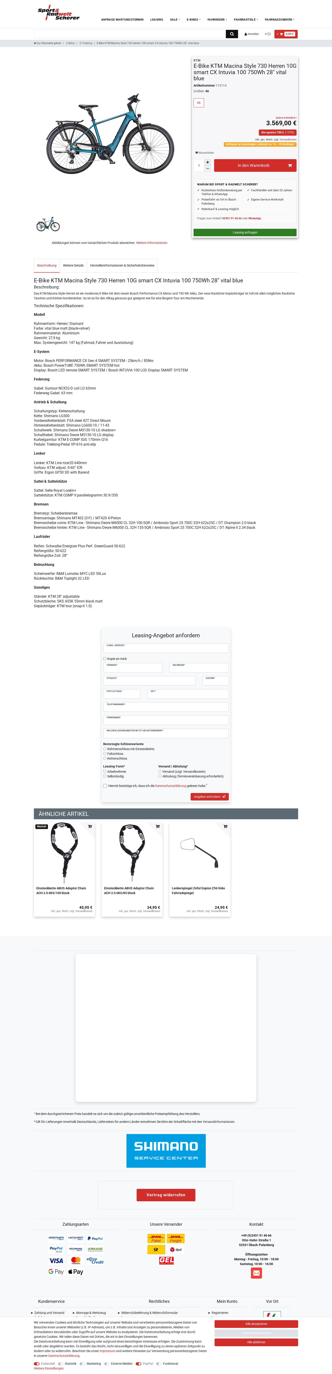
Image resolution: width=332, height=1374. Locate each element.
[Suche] (232, 34)
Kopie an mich (117, 659)
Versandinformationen (218, 1122)
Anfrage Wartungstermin (122, 19)
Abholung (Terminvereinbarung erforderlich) (193, 776)
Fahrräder (216, 19)
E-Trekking (85, 43)
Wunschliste (206, 152)
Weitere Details (73, 265)
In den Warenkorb (253, 165)
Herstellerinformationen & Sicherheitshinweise (122, 265)
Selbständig (115, 776)
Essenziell (48, 1363)
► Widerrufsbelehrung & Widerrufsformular (147, 1313)
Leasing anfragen (245, 232)
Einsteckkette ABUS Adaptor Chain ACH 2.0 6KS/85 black (129, 890)
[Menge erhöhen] (207, 162)
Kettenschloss (117, 758)
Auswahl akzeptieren (256, 1333)
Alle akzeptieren (256, 1324)
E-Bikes (192, 19)
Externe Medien (122, 1363)
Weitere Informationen (151, 243)
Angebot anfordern (207, 796)
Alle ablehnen (256, 1342)
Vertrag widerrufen (166, 1194)
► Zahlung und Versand (47, 1313)
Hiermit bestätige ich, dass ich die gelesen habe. (157, 786)
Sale (174, 19)
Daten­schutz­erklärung (63, 1355)
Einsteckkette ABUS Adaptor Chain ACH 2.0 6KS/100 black (61, 890)
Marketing (94, 1363)
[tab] (47, 265)
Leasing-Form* (114, 766)
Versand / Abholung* (173, 766)
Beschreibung (46, 265)
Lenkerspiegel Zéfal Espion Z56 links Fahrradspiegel (198, 890)
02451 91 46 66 (232, 218)
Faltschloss (115, 753)
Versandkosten (288, 139)
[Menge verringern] (207, 168)
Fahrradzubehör (278, 19)
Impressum (107, 1351)
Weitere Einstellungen (49, 1368)
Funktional (170, 1363)
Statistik (70, 1363)
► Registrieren (218, 1313)
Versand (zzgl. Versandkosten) (184, 771)
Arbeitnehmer (116, 771)
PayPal (148, 1363)
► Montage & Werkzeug (89, 1313)
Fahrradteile (244, 19)
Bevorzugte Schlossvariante (123, 744)
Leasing (156, 19)
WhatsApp (254, 218)
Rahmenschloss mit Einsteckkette (130, 749)
